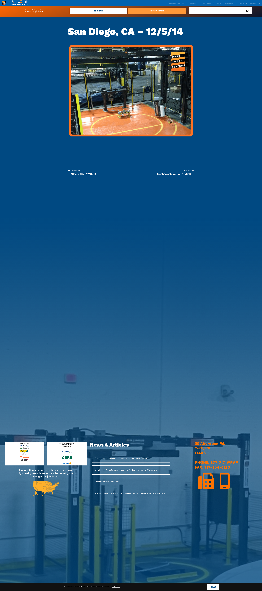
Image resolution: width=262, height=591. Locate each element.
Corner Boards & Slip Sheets (107, 482)
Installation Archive (176, 3)
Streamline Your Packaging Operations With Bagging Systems (121, 458)
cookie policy (116, 586)
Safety (220, 3)
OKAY (213, 587)
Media (241, 3)
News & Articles (109, 445)
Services (193, 3)
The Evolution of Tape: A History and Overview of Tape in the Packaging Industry (130, 493)
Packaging (229, 3)
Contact (253, 3)
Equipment (207, 3)
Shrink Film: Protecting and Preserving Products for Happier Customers (126, 470)
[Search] (247, 11)
